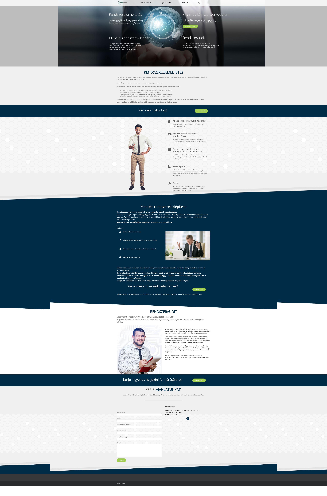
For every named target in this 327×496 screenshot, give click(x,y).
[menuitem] (147, 3)
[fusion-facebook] (187, 418)
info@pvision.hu (174, 414)
